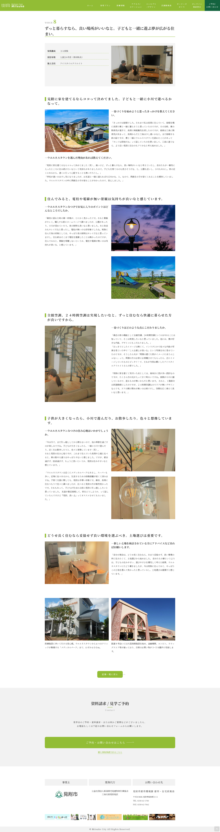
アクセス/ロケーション (136, 5)
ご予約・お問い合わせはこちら (105, 742)
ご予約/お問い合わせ (212, 5)
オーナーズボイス (182, 5)
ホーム (90, 5)
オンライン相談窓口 (197, 5)
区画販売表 (166, 5)
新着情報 (121, 5)
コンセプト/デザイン (151, 5)
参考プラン (105, 5)
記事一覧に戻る (110, 674)
